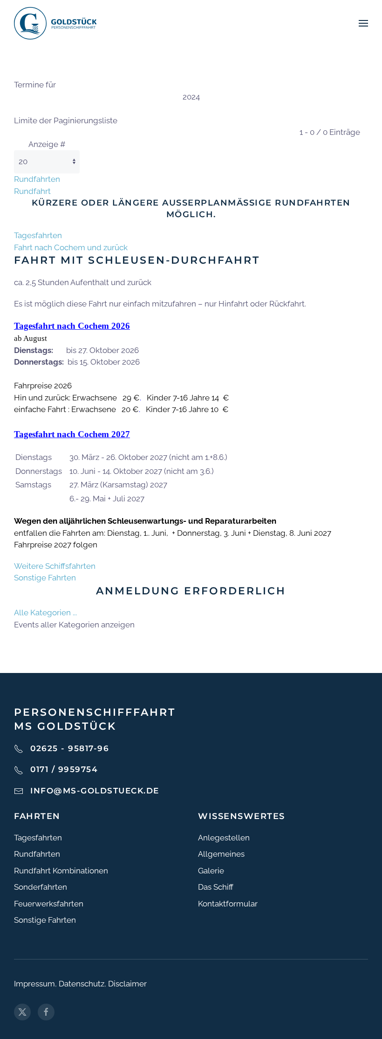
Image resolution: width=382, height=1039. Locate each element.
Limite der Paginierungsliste (65, 120)
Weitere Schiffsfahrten (55, 566)
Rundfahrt (32, 191)
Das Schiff (215, 887)
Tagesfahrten (38, 235)
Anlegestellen (224, 837)
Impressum (34, 983)
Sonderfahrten (40, 887)
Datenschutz (81, 983)
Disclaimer (127, 983)
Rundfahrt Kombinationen (61, 870)
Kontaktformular (228, 903)
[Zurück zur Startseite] (55, 23)
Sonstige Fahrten (45, 577)
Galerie (211, 870)
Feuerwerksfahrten (48, 903)
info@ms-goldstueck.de (94, 790)
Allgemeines (221, 854)
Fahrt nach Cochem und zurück (71, 247)
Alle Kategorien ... (45, 612)
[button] (363, 23)
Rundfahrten (37, 179)
